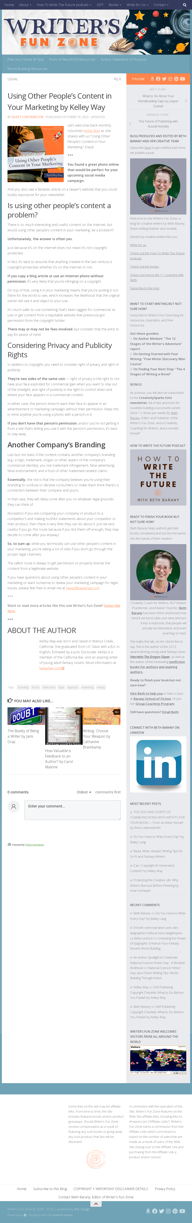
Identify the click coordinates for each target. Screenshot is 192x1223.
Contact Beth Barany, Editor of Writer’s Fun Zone (96, 1197)
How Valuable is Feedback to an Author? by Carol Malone (59, 758)
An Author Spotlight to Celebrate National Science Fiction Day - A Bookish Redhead (157, 962)
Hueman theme (63, 1215)
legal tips (73, 687)
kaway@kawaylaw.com (82, 588)
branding (23, 687)
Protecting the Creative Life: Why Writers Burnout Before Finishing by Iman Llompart (154, 885)
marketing (87, 687)
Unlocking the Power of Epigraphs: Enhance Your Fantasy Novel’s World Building (158, 943)
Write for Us (136, 4)
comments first (108, 792)
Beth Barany (142, 913)
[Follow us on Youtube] (182, 79)
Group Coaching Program (155, 704)
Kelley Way (92, 130)
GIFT (100, 4)
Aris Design (82, 1209)
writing (101, 687)
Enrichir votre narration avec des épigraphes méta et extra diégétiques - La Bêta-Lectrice (157, 932)
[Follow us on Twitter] (164, 79)
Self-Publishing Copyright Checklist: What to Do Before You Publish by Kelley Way (157, 992)
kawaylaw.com (50, 668)
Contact (160, 4)
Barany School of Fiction (152, 698)
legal (61, 687)
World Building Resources (27, 68)
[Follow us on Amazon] (152, 79)
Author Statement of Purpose (123, 59)
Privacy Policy (165, 1189)
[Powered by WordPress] (25, 1215)
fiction (35, 687)
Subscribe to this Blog (50, 1189)
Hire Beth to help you (146, 693)
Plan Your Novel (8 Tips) (25, 59)
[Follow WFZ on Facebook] (158, 79)
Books (113, 4)
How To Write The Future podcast (62, 4)
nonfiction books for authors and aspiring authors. (157, 667)
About (23, 4)
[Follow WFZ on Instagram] (170, 79)
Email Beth (170, 712)
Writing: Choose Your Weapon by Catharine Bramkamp (96, 738)
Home (9, 4)
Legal (13, 79)
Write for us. (138, 245)
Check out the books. (144, 266)
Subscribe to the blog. (145, 288)
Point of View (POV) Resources (72, 59)
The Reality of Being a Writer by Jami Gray (23, 736)
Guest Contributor (28, 117)
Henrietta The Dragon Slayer (150, 657)
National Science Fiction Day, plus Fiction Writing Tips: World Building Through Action (155, 973)
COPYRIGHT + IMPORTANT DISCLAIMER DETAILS (111, 1189)
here (148, 147)
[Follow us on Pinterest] (176, 79)
